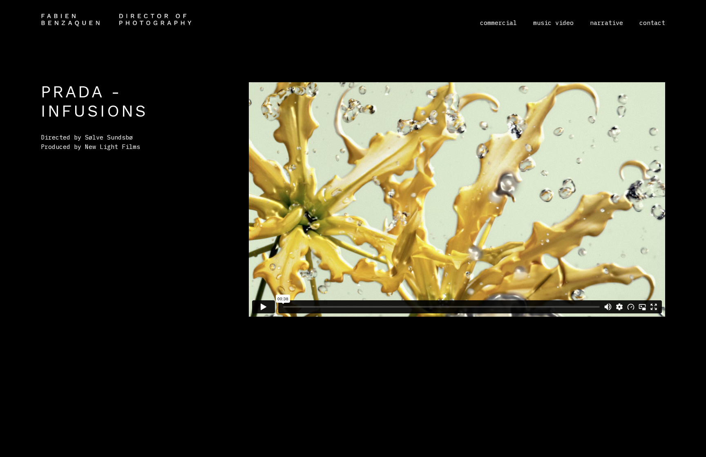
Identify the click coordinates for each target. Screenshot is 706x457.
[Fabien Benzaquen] (116, 19)
